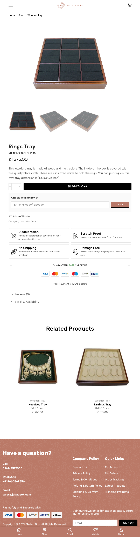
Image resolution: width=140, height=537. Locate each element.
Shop (21, 15)
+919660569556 (14, 481)
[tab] (70, 294)
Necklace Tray (38, 404)
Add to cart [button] (60, 381)
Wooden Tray (35, 15)
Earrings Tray (102, 404)
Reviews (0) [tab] (22, 294)
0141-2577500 (12, 468)
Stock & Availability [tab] (27, 302)
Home (12, 15)
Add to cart (79, 186)
